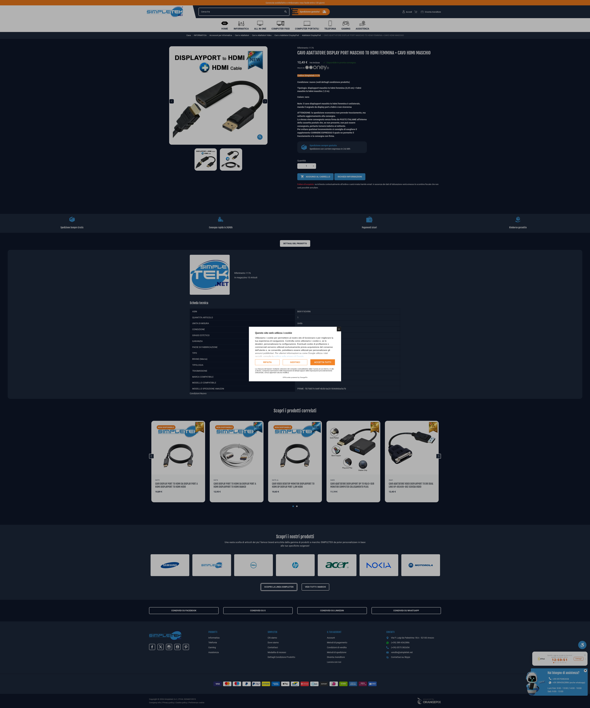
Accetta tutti (322, 362)
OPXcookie (287, 377)
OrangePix (303, 377)
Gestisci (295, 362)
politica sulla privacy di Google (289, 356)
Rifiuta (267, 362)
